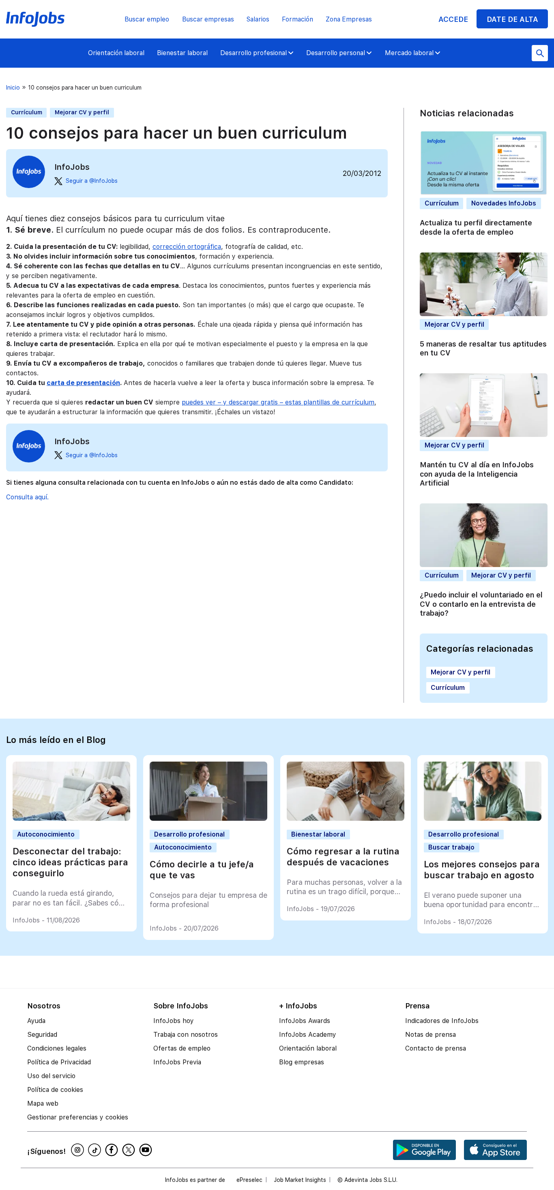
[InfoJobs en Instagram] (78, 1150)
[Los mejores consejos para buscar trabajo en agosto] (483, 818)
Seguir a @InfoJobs (92, 181)
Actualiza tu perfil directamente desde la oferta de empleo (476, 227)
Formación (297, 19)
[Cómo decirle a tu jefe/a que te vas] (209, 818)
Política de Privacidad (59, 1062)
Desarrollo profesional (253, 53)
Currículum (26, 112)
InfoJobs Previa (177, 1062)
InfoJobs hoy (173, 1021)
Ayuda (36, 1021)
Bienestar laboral (182, 53)
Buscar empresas (208, 19)
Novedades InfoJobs (503, 203)
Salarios (258, 19)
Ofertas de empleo (181, 1048)
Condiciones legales (56, 1048)
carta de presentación (83, 383)
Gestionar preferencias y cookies (77, 1117)
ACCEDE (453, 19)
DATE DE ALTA (512, 19)
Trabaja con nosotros (185, 1034)
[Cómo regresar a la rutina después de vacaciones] (346, 818)
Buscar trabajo (451, 847)
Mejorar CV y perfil (82, 112)
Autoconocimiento (46, 834)
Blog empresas (301, 1062)
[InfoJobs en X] (129, 1150)
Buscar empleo (147, 19)
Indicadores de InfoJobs (442, 1021)
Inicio (13, 87)
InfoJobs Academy (307, 1034)
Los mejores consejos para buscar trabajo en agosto (482, 869)
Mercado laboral (409, 53)
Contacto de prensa (435, 1048)
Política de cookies (55, 1090)
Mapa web (42, 1103)
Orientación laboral (116, 53)
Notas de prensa (430, 1034)
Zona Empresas (349, 19)
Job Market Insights (300, 1180)
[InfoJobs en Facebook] (112, 1150)
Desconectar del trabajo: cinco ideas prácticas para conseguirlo (70, 862)
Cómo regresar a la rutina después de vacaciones (343, 856)
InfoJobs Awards (304, 1021)
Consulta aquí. (27, 497)
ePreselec (249, 1180)
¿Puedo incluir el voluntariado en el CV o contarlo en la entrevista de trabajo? (481, 604)
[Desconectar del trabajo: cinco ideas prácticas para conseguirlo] (72, 818)
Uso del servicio (51, 1076)
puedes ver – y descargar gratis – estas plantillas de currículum (278, 402)
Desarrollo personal (335, 53)
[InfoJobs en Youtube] (146, 1150)
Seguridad (42, 1034)
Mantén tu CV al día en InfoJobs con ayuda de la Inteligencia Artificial (477, 473)
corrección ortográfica (186, 246)
